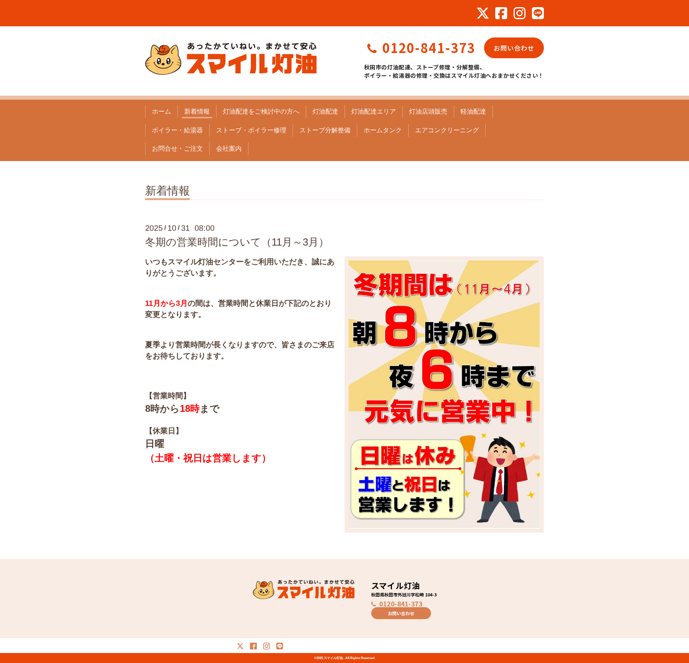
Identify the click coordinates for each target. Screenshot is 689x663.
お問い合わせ (514, 48)
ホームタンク (383, 130)
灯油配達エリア (373, 111)
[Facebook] (501, 13)
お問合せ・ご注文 (177, 148)
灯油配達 (325, 111)
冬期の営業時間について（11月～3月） (237, 242)
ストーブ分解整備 (324, 130)
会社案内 (229, 148)
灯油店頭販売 (428, 111)
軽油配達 (473, 111)
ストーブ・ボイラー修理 (251, 130)
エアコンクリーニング (447, 130)
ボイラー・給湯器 (177, 130)
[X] (483, 13)
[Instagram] (520, 13)
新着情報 (197, 111)
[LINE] (538, 13)
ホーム (161, 111)
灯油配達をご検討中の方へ (261, 111)
